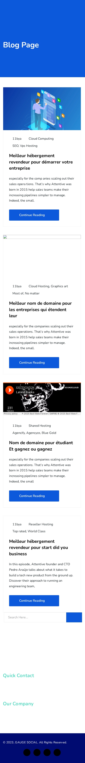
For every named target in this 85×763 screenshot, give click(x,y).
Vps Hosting (28, 146)
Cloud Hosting (39, 286)
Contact (13, 720)
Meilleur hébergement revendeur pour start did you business (38, 547)
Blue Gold (49, 433)
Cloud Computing (41, 138)
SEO (15, 146)
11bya (16, 138)
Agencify (18, 433)
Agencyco (33, 433)
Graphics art (59, 286)
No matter (32, 293)
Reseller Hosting (41, 524)
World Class (36, 531)
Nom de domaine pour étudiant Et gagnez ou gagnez (41, 446)
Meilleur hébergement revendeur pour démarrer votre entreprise (41, 162)
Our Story (14, 713)
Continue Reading (32, 215)
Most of (17, 293)
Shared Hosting (40, 426)
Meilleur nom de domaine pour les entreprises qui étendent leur (40, 309)
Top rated (19, 531)
